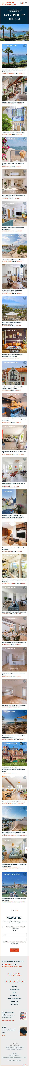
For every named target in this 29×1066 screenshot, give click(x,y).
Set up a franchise (14, 989)
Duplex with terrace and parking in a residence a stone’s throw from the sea (13, 769)
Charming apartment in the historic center (13, 102)
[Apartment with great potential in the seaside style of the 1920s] (14, 850)
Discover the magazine (8, 1020)
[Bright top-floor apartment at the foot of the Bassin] (14, 659)
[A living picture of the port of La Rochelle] (14, 246)
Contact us (14, 986)
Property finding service (14, 998)
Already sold (14, 1001)
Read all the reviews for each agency (12, 966)
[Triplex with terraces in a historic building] (14, 118)
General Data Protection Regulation (12, 1057)
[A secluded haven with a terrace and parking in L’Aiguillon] (14, 405)
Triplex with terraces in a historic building (13, 132)
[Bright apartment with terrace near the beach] (14, 628)
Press (14, 992)
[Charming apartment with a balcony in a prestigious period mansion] (14, 340)
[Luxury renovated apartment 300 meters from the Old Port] (14, 534)
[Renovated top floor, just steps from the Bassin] (14, 598)
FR (13, 1053)
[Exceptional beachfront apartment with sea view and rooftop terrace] (14, 722)
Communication (14, 995)
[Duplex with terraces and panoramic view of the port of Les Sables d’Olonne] (14, 818)
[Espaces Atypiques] (9, 4)
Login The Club (14, 1004)
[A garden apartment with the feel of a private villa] (14, 437)
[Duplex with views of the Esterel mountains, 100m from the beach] (14, 181)
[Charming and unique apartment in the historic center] (14, 276)
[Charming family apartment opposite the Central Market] (14, 213)
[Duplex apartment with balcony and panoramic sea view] (14, 308)
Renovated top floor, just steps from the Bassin (14, 612)
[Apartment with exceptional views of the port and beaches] (14, 884)
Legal (25, 1057)
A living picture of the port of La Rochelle (12, 259)
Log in (3, 1035)
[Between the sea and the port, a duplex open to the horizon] (14, 566)
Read (14, 931)
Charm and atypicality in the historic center (13, 802)
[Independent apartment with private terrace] (14, 691)
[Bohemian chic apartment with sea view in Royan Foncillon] (14, 469)
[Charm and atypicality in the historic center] (14, 788)
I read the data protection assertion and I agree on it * (15, 927)
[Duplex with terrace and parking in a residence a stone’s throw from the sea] (14, 754)
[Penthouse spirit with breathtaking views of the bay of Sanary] (14, 56)
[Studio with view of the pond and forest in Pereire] (14, 149)
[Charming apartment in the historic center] (14, 88)
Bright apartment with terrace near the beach (14, 642)
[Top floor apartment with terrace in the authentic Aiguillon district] (14, 373)
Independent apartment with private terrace (13, 705)
